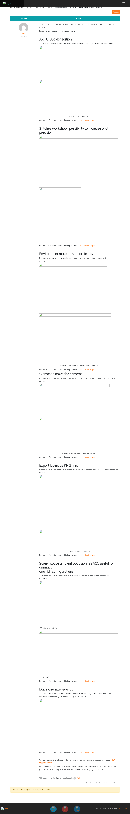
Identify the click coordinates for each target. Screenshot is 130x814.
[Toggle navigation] (124, 3)
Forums (13, 7)
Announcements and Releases (40, 7)
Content (21, 7)
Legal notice (123, 808)
